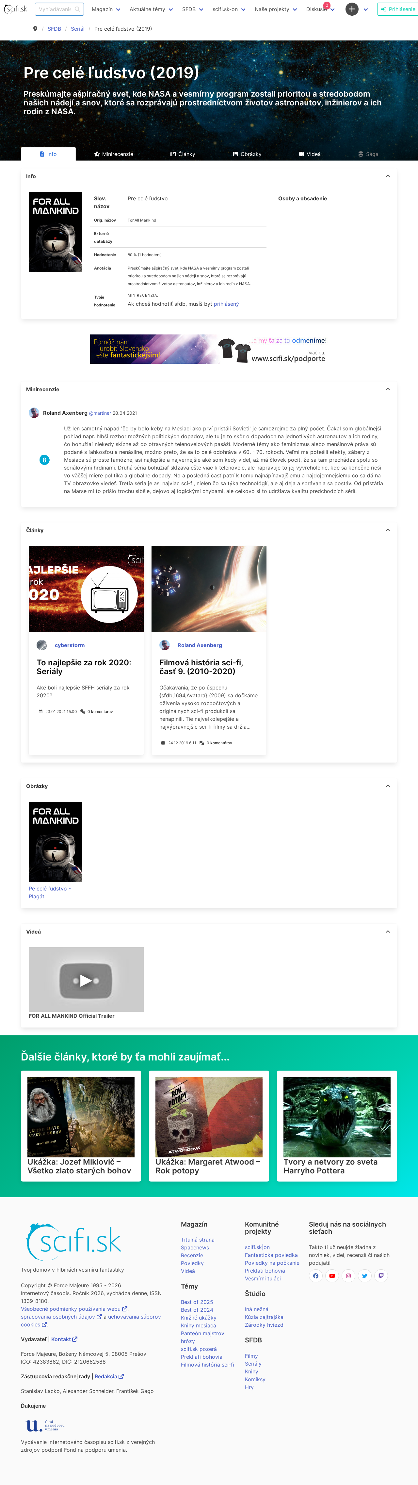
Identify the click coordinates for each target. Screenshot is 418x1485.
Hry (249, 1387)
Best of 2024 (197, 1310)
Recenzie (192, 1255)
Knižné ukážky (199, 1317)
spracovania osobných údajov (59, 1316)
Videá (188, 1271)
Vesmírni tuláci (263, 1278)
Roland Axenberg (200, 645)
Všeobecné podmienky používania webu (71, 1309)
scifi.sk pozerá (199, 1349)
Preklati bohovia (265, 1270)
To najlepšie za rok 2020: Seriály (84, 667)
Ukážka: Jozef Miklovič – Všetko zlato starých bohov (79, 1166)
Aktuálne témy (147, 9)
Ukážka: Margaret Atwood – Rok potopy (207, 1166)
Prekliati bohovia (201, 1357)
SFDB (54, 28)
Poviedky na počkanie (272, 1263)
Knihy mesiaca (198, 1325)
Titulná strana (198, 1239)
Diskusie (317, 7)
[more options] (388, 176)
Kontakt (61, 1339)
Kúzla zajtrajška (264, 1317)
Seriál (78, 28)
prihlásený (226, 304)
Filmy (251, 1356)
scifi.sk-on (225, 9)
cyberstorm (70, 645)
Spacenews (195, 1247)
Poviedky (192, 1263)
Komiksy (255, 1379)
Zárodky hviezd (264, 1325)
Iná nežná (256, 1309)
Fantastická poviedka (271, 1255)
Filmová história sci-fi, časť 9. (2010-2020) (201, 667)
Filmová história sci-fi (207, 1364)
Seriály (253, 1363)
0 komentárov (100, 711)
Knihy (251, 1371)
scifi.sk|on (257, 1247)
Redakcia (107, 1376)
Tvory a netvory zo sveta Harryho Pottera (330, 1166)
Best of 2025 (197, 1302)
